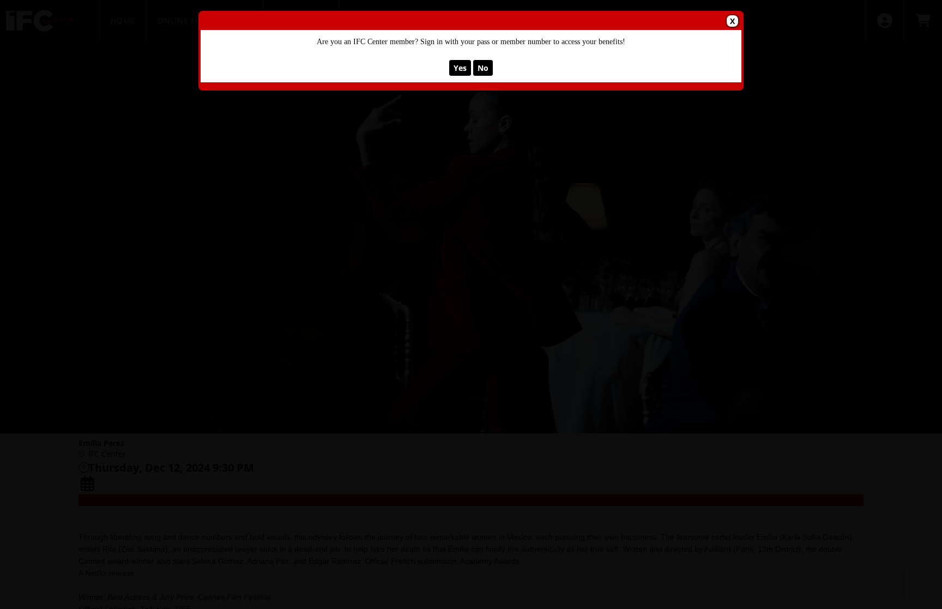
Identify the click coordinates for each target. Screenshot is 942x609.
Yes (460, 68)
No (483, 68)
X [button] (732, 21)
